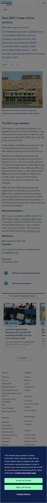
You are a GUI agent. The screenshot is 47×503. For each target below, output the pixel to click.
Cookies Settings (23, 494)
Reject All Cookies (23, 487)
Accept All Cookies (23, 480)
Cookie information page (25, 473)
